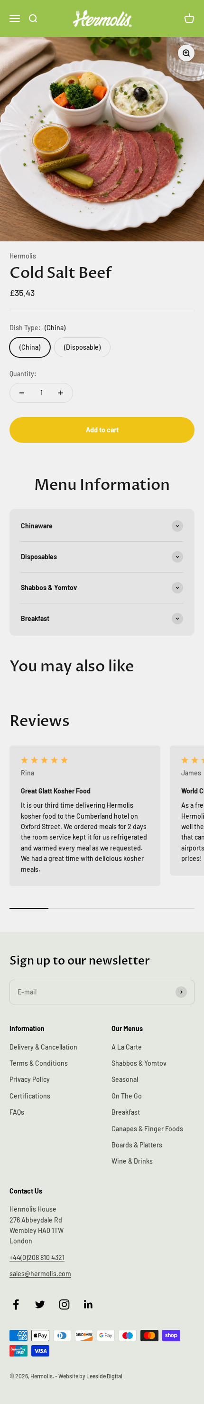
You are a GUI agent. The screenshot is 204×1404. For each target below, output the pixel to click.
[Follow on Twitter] (40, 1304)
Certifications (29, 1096)
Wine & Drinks (132, 1161)
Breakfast (125, 1112)
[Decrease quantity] (22, 392)
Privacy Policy (29, 1079)
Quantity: (23, 374)
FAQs (16, 1112)
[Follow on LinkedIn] (88, 1304)
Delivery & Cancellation (43, 1047)
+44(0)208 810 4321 (37, 1257)
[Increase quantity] (61, 392)
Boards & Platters (136, 1145)
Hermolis (22, 256)
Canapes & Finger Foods (147, 1129)
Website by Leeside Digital (90, 1376)
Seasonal (124, 1079)
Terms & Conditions (38, 1063)
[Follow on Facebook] (15, 1304)
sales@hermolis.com (40, 1274)
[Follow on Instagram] (64, 1304)
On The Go (126, 1096)
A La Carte (126, 1047)
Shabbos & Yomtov (139, 1063)
